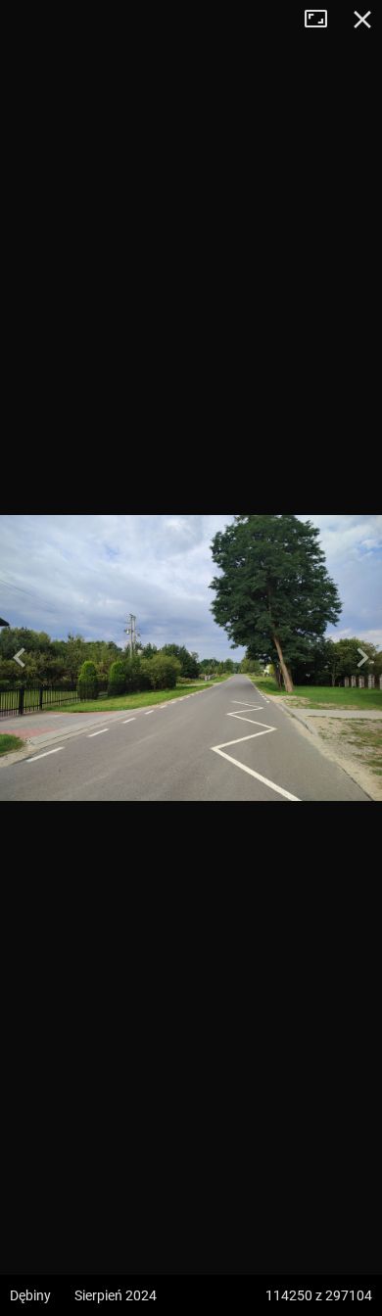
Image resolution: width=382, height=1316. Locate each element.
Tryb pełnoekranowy (323, 19)
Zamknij (362, 19)
